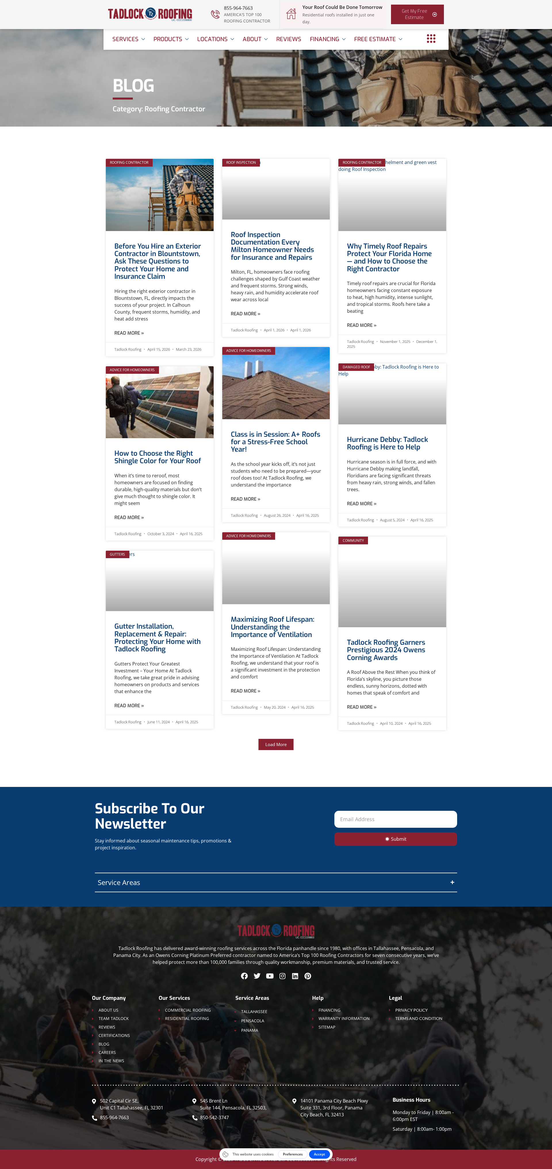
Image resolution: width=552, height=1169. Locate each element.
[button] (276, 744)
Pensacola (252, 1020)
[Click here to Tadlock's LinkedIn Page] (295, 975)
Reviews (288, 39)
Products (168, 39)
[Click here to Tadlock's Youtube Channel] (269, 975)
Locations (212, 39)
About (252, 39)
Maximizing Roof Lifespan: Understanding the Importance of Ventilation (272, 627)
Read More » (129, 333)
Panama (249, 1030)
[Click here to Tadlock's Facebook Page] (244, 975)
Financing (324, 39)
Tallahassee (254, 1011)
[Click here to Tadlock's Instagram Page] (282, 975)
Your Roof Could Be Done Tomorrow (342, 7)
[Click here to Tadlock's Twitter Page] (257, 975)
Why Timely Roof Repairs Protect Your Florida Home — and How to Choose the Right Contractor (389, 258)
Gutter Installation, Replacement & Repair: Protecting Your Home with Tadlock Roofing (157, 638)
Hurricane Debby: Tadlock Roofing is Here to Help (387, 443)
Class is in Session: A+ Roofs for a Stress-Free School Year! (275, 442)
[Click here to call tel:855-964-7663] (215, 14)
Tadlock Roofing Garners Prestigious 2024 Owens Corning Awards (386, 650)
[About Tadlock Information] (431, 38)
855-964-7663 (238, 8)
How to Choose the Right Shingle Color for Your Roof (157, 457)
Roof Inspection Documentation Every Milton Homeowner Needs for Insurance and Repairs (272, 246)
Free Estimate (375, 39)
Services (125, 39)
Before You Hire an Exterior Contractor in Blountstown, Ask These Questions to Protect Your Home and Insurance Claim (157, 261)
